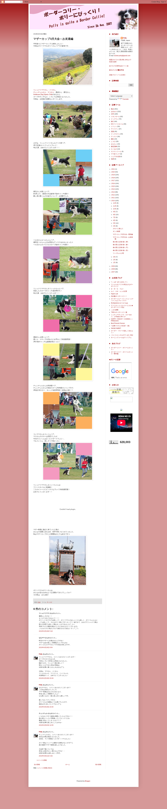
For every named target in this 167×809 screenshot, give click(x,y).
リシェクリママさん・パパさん (44, 90)
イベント (114, 126)
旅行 (112, 121)
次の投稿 (37, 764)
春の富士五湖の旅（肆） (121, 242)
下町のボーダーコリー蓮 (119, 312)
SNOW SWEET (116, 328)
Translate (125, 99)
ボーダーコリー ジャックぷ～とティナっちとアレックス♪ (122, 299)
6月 (114, 220)
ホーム (67, 764)
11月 (115, 206)
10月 (115, 209)
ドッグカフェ (115, 134)
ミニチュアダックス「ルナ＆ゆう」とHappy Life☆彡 (121, 315)
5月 (114, 223)
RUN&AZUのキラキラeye (119, 303)
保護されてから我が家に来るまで (120, 60)
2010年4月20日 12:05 (46, 725)
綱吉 (112, 139)
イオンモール (115, 116)
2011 (113, 198)
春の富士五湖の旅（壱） (121, 250)
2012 (113, 195)
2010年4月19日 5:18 (46, 631)
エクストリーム (116, 151)
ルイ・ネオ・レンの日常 (119, 291)
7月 (114, 217)
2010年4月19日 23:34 (46, 707)
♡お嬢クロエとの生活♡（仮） (121, 326)
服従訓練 (114, 146)
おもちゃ (114, 144)
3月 (114, 257)
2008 (113, 269)
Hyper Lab (114, 294)
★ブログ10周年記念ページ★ (118, 66)
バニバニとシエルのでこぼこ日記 (122, 335)
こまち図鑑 (114, 310)
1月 (114, 262)
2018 (113, 178)
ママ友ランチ (115, 154)
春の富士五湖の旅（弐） (121, 247)
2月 (114, 260)
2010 (113, 200)
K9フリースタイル (117, 124)
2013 (113, 192)
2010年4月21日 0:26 (46, 756)
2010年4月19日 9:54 (46, 647)
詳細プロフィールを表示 (117, 75)
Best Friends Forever (118, 323)
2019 (113, 175)
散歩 (112, 109)
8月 (114, 214)
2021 (113, 169)
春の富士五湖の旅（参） (121, 244)
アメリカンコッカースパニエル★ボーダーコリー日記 (122, 306)
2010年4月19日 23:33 (46, 678)
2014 (113, 189)
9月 (114, 212)
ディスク (49, 602)
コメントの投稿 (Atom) (44, 768)
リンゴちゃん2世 (118, 253)
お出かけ (114, 111)
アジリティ (114, 129)
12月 (115, 203)
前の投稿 (98, 764)
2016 (113, 183)
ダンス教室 (116, 231)
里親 (112, 131)
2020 (113, 172)
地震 (112, 159)
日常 (112, 114)
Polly (40, 654)
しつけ (113, 141)
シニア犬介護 (115, 156)
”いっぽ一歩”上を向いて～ (119, 282)
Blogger (87, 781)
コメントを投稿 (41, 760)
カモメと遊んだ (118, 228)
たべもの (114, 149)
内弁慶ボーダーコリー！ (119, 296)
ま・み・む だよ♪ (117, 289)
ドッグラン (114, 119)
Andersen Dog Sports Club (42, 94)
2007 (113, 272)
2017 (113, 180)
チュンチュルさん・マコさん (43, 92)
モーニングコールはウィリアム (121, 337)
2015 (113, 186)
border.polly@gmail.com (122, 55)
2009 (113, 266)
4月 (114, 226)
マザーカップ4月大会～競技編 (123, 234)
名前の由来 (113, 62)
